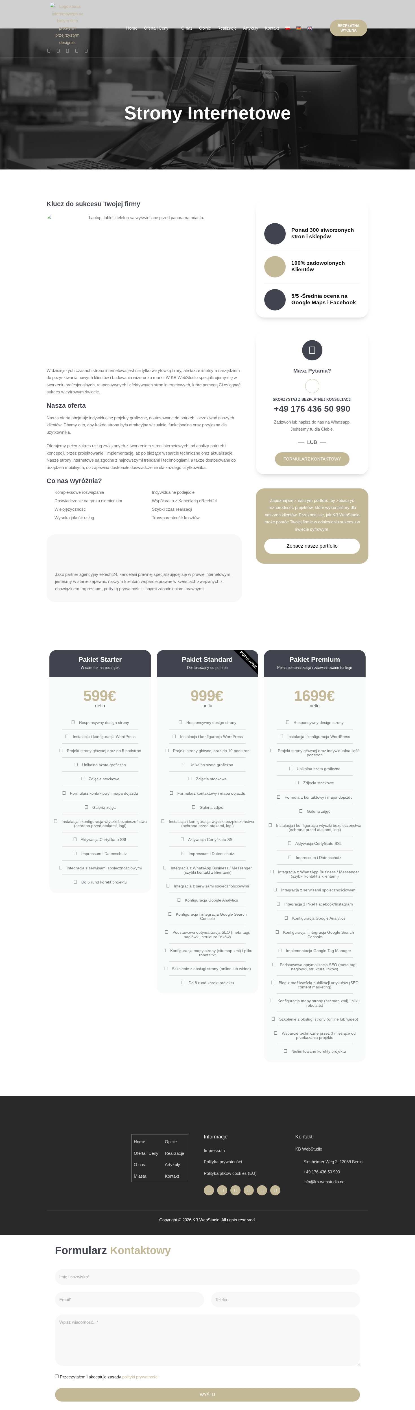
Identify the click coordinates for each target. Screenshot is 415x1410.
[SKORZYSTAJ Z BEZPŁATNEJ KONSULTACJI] (312, 386)
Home (131, 28)
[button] (321, 28)
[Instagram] (58, 51)
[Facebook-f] (209, 1190)
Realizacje (227, 28)
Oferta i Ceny (156, 28)
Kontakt (272, 28)
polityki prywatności (140, 1377)
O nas (187, 28)
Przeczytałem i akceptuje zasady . (110, 1377)
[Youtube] (86, 51)
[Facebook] (49, 51)
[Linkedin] (77, 51)
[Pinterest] (275, 1190)
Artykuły (250, 28)
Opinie (205, 28)
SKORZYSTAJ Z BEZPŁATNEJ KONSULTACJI (312, 399)
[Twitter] (67, 51)
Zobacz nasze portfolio (312, 546)
